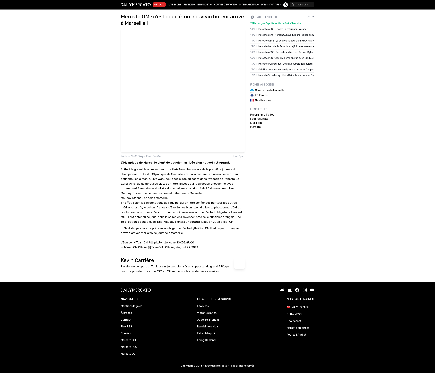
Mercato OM (128, 340)
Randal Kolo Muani (208, 326)
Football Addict (296, 334)
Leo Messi (203, 306)
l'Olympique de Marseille (167, 174)
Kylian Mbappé (206, 333)
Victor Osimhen (207, 313)
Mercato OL (128, 353)
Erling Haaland (206, 340)
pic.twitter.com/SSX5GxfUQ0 (174, 242)
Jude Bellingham (208, 319)
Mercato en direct (298, 327)
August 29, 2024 (187, 247)
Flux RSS (126, 326)
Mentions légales (131, 306)
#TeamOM (141, 242)
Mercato (159, 4)
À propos (126, 313)
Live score (175, 4)
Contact (126, 319)
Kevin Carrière (153, 156)
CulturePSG (294, 314)
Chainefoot (294, 321)
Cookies (126, 333)
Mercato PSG (129, 347)
